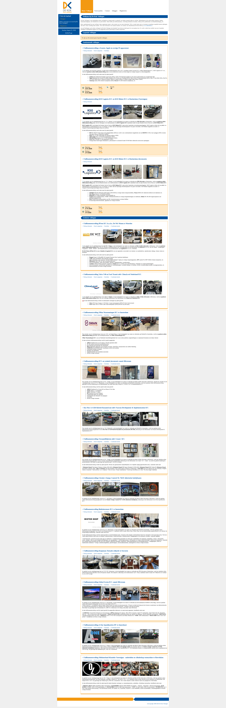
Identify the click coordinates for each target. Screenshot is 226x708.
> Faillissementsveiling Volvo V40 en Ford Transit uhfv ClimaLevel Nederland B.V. (111, 274)
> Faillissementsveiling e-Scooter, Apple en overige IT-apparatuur (105, 48)
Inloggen (114, 11)
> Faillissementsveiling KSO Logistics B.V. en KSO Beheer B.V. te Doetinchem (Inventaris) (114, 159)
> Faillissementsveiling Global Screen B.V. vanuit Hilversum (103, 582)
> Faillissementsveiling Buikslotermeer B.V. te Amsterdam (102, 509)
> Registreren (63, 26)
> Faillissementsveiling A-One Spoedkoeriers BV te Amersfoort (104, 625)
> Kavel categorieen (97, 50)
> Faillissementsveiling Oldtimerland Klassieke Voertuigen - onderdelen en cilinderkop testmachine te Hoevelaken (122, 657)
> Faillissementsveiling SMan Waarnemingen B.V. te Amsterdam (105, 312)
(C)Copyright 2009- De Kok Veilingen (157, 703)
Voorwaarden (98, 11)
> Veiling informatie (87, 50)
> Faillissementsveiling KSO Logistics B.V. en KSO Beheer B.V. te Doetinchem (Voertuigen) (114, 99)
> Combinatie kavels (115, 226)
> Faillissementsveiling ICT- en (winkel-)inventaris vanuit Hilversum (106, 361)
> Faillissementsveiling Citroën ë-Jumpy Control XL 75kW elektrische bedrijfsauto (111, 478)
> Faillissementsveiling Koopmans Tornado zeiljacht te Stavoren (105, 551)
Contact (107, 11)
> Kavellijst (106, 50)
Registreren (123, 11)
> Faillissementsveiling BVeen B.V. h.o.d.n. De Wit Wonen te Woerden (107, 223)
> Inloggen (62, 19)
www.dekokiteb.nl (148, 25)
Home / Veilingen (87, 11)
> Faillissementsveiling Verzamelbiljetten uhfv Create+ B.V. (103, 439)
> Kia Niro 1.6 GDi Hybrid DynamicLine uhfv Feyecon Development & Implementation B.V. (115, 408)
